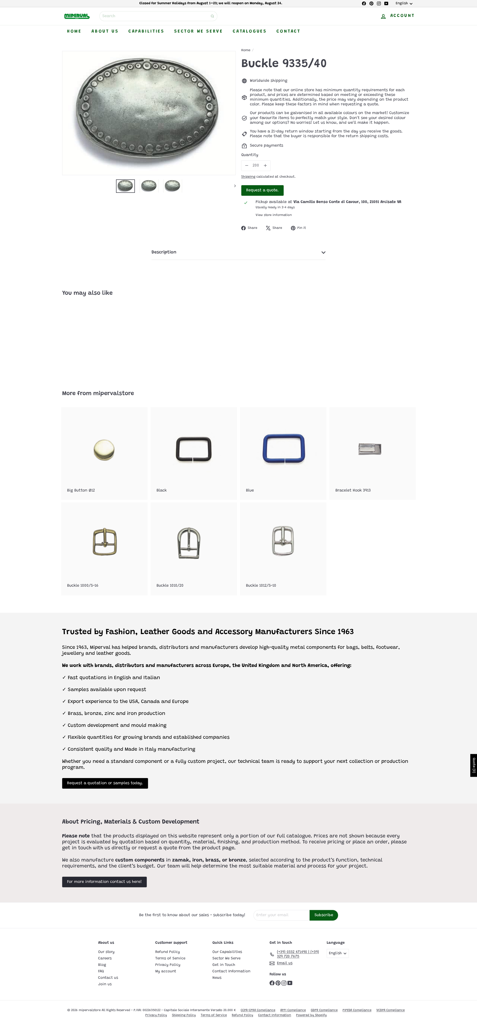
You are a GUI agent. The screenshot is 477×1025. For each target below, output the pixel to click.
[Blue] (283, 453)
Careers (105, 958)
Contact (288, 31)
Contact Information (231, 971)
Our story (106, 952)
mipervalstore (113, 394)
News (216, 978)
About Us (105, 31)
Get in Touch (223, 965)
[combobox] (158, 16)
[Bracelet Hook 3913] (372, 453)
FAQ (101, 971)
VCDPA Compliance (390, 1010)
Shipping (248, 177)
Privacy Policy (167, 965)
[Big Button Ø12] (104, 453)
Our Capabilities (227, 952)
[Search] (212, 16)
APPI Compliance (293, 1010)
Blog (102, 965)
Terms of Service (170, 958)
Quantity (249, 155)
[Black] (194, 453)
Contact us (108, 978)
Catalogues (250, 31)
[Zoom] (149, 113)
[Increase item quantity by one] (265, 165)
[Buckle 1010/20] (194, 548)
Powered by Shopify (311, 1015)
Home (74, 31)
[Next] (233, 186)
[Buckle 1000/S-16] (104, 548)
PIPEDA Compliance (357, 1010)
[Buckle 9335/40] (89, 340)
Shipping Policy (184, 1015)
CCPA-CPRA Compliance (258, 1010)
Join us (105, 984)
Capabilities (146, 31)
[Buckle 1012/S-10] (283, 548)
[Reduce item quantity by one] (246, 165)
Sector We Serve (198, 31)
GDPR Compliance (324, 1010)
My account (165, 971)
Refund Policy (167, 952)
